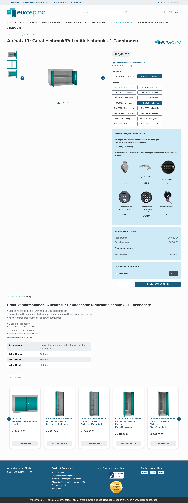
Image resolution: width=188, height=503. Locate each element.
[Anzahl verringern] (114, 284)
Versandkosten (86, 500)
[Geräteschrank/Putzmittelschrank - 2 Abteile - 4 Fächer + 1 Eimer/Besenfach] (128, 404)
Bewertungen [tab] (27, 296)
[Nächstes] (103, 78)
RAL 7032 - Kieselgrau (150, 113)
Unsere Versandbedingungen (63, 476)
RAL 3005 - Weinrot (150, 92)
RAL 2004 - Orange (124, 92)
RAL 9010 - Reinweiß (149, 124)
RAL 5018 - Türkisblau (150, 103)
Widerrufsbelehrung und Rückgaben (66, 479)
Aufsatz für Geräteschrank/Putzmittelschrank (24, 421)
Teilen (173, 274)
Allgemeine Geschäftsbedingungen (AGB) (69, 482)
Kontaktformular (58, 472)
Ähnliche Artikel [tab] (15, 377)
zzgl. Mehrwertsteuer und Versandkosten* (128, 63)
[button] (146, 146)
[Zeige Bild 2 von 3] (63, 103)
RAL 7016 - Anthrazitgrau (124, 76)
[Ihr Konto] (164, 12)
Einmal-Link (124, 273)
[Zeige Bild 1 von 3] (58, 103)
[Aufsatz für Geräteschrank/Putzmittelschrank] (25, 404)
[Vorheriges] (22, 78)
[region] (56, 78)
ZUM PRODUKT (25, 443)
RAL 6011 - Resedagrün (124, 108)
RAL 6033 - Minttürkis (150, 108)
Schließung (119, 147)
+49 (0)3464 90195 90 (169, 2)
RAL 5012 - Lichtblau (123, 103)
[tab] (13, 296)
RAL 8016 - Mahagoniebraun (150, 119)
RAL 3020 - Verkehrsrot (123, 98)
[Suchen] (126, 12)
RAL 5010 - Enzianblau (150, 98)
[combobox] (100, 12)
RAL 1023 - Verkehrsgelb (150, 87)
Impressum (56, 488)
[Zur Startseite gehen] (26, 12)
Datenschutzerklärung (61, 485)
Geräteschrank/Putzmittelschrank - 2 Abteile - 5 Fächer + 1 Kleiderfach (59, 421)
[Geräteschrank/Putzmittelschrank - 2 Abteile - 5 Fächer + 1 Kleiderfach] (59, 404)
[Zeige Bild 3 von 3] (67, 103)
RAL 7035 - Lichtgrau (149, 76)
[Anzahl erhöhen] (131, 284)
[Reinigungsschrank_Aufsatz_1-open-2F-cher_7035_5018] (62, 78)
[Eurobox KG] (168, 42)
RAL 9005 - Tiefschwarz (124, 124)
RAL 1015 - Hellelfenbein (124, 87)
